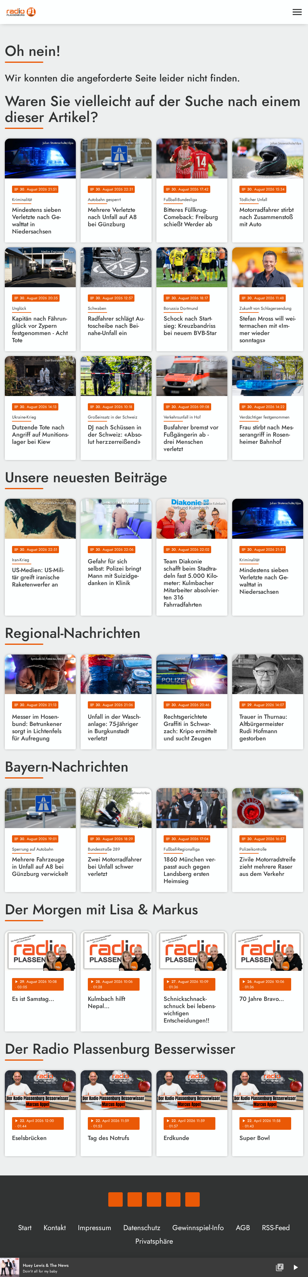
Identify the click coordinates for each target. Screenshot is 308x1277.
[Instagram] (154, 1199)
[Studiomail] (173, 1199)
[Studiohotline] (192, 1199)
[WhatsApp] (115, 1199)
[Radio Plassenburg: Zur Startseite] (147, 12)
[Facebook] (135, 1199)
